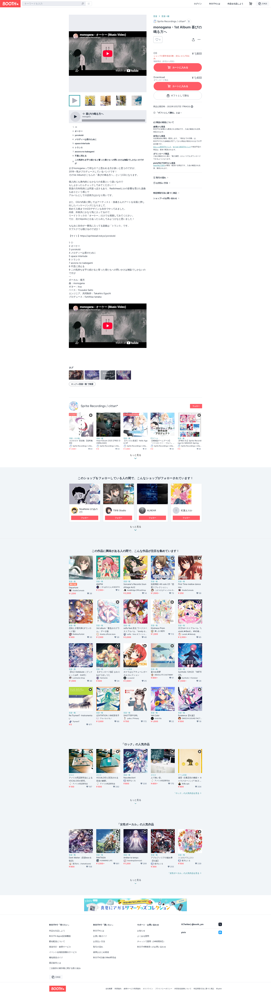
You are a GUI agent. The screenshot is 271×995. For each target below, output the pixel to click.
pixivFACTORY (159, 165)
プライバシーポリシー (163, 988)
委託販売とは (55, 963)
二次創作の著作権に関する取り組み (65, 968)
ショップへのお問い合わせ (165, 198)
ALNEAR (151, 510)
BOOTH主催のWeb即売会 (104, 957)
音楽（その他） (75, 438)
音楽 (155, 16)
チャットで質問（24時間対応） (151, 941)
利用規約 (118, 988)
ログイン (198, 4)
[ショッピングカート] (250, 3)
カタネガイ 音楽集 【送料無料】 (81, 441)
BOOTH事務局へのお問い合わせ (151, 946)
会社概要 (109, 988)
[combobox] (54, 3)
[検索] (82, 4)
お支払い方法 (162, 183)
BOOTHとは (214, 4)
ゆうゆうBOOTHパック (182, 147)
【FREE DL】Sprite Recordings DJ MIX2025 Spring (189, 441)
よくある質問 (143, 936)
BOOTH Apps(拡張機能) (60, 936)
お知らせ (141, 930)
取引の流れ (161, 177)
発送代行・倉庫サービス (60, 946)
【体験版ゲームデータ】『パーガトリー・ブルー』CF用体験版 (162, 441)
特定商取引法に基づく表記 (165, 193)
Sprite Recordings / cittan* (99, 406)
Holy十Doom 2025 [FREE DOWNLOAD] (108, 441)
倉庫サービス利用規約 (132, 988)
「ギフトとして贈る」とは (168, 112)
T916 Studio (119, 510)
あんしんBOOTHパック (162, 147)
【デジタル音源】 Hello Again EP (135, 441)
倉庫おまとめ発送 (101, 952)
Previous (71, 53)
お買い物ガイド (100, 936)
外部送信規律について (182, 988)
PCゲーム (154, 438)
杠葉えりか (186, 510)
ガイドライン (148, 988)
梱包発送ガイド (56, 957)
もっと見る (135, 526)
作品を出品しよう (235, 4)
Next (144, 53)
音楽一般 (165, 16)
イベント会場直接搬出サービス (63, 952)
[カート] (188, 21)
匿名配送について (57, 941)
